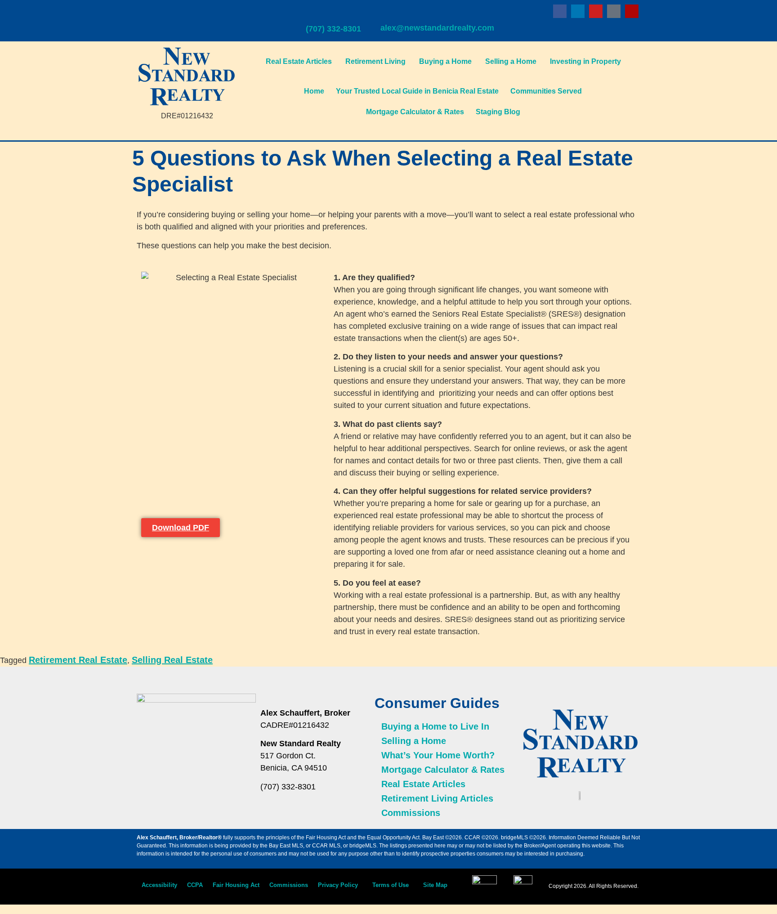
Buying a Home (445, 61)
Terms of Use (390, 885)
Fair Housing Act (236, 885)
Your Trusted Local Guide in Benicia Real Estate (417, 91)
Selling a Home (510, 61)
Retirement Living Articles (437, 798)
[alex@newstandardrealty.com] (386, 12)
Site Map (435, 885)
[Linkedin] (578, 11)
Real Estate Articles (299, 61)
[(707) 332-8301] (311, 13)
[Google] (614, 11)
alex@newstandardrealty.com (437, 27)
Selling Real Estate (172, 660)
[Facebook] (560, 11)
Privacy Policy (338, 885)
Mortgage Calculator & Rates (415, 112)
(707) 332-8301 (333, 28)
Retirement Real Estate (78, 660)
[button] (340, 885)
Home (314, 91)
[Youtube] (596, 11)
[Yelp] (632, 11)
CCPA (195, 885)
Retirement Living (375, 61)
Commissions (410, 813)
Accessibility (159, 885)
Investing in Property (585, 61)
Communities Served (546, 91)
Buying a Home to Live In (435, 726)
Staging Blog (498, 112)
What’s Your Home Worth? (438, 755)
